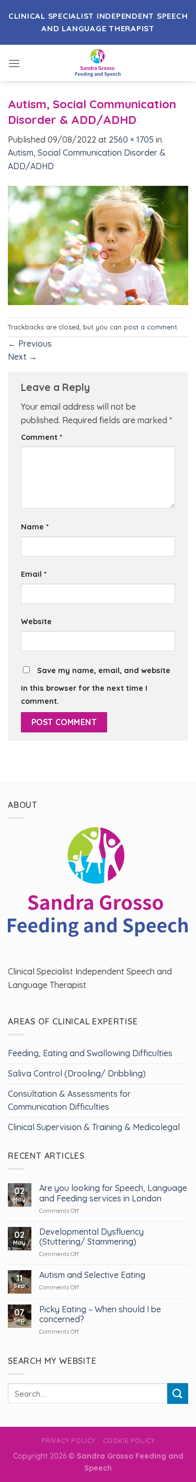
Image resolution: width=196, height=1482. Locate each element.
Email (34, 574)
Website (36, 621)
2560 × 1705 (131, 139)
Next (22, 356)
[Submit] (177, 1393)
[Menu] (14, 63)
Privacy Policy (68, 1441)
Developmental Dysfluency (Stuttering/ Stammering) (91, 1237)
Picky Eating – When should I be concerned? (100, 1314)
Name (35, 526)
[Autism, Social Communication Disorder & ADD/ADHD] (98, 244)
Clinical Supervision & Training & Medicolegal (94, 1127)
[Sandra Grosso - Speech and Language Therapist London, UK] (98, 63)
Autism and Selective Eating (92, 1275)
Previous (30, 343)
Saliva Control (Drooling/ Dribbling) (77, 1073)
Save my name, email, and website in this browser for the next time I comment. (95, 686)
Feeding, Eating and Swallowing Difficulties (90, 1053)
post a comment (150, 327)
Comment (41, 437)
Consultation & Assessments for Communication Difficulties (69, 1100)
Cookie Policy (129, 1441)
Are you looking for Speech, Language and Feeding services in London (113, 1193)
